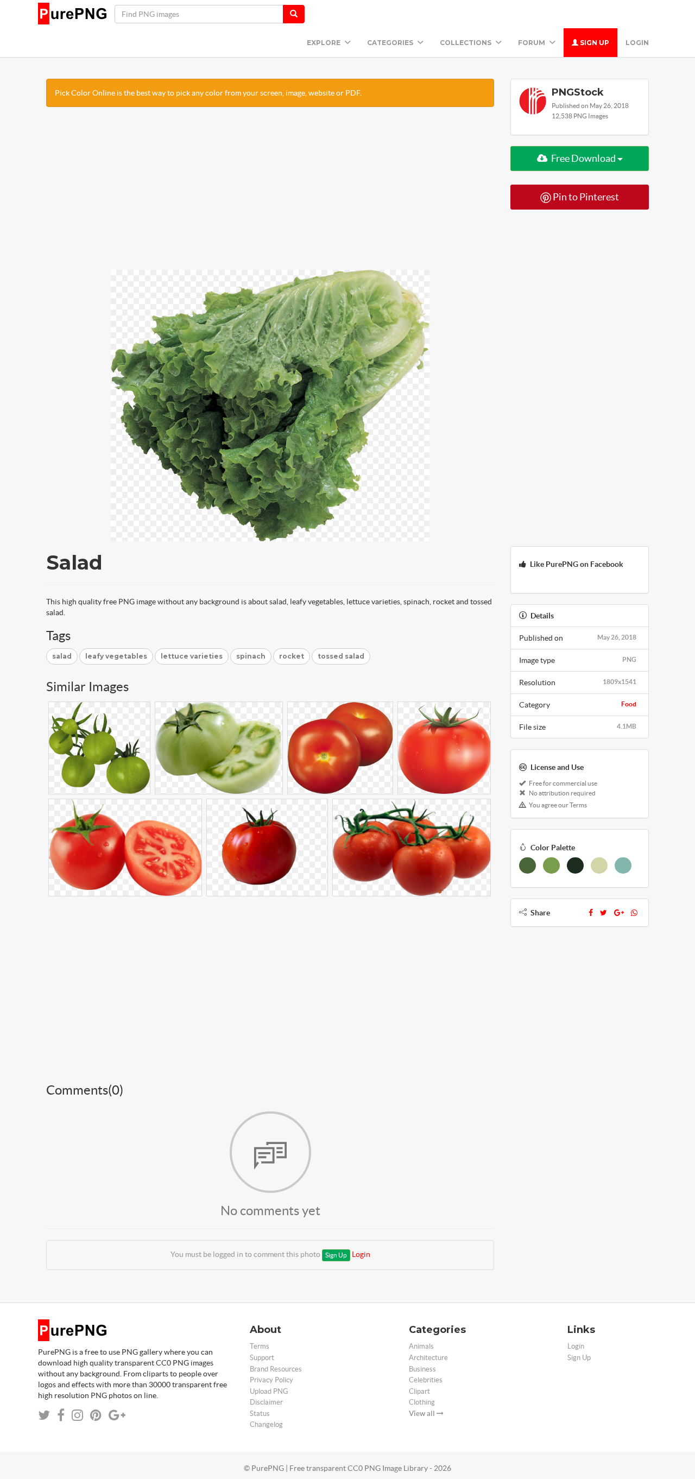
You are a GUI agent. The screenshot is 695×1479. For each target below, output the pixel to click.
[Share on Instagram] (77, 1415)
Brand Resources (276, 1369)
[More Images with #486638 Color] (527, 865)
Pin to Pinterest (585, 197)
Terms (259, 1346)
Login (637, 43)
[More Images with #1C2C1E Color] (575, 865)
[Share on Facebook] (61, 1415)
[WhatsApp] (634, 912)
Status (260, 1414)
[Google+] (619, 912)
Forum (532, 43)
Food (628, 703)
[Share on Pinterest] (96, 1415)
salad (62, 656)
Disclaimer (266, 1402)
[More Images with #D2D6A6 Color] (599, 865)
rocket (291, 656)
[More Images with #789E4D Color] (551, 865)
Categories (391, 43)
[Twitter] (603, 912)
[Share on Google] (117, 1415)
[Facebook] (591, 912)
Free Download (583, 158)
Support (262, 1358)
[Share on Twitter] (44, 1415)
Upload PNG (269, 1391)
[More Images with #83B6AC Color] (623, 865)
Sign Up (593, 43)
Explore (324, 43)
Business (422, 1369)
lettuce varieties (192, 656)
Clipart (419, 1391)
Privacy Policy (271, 1380)
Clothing (422, 1402)
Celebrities (426, 1380)
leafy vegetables (116, 656)
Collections (466, 43)
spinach (251, 656)
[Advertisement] (270, 194)
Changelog (266, 1424)
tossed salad (341, 656)
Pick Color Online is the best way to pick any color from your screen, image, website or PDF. (208, 93)
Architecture (428, 1358)
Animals (421, 1346)
